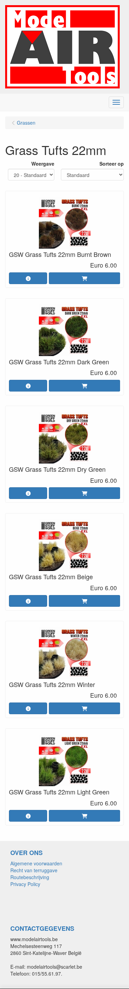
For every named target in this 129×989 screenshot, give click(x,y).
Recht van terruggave (33, 870)
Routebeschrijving (29, 877)
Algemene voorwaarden (36, 863)
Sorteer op (111, 163)
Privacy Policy (25, 884)
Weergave (42, 163)
